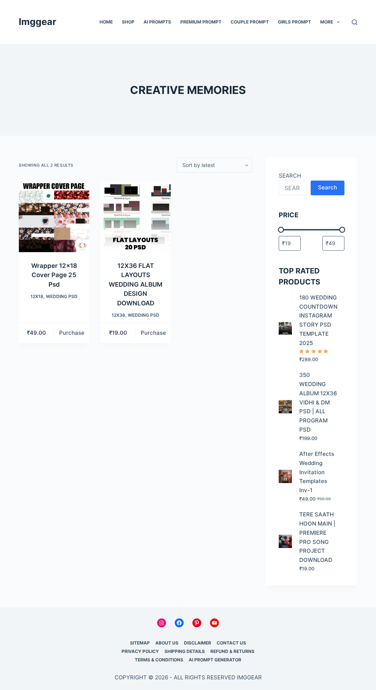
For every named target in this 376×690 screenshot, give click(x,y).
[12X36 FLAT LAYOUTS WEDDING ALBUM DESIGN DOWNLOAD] (135, 217)
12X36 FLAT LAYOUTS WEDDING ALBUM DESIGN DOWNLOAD (135, 284)
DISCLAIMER (197, 643)
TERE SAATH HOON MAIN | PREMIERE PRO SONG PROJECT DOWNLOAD (317, 537)
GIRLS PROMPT (294, 22)
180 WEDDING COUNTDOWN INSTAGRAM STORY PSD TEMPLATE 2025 (318, 320)
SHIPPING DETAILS (184, 651)
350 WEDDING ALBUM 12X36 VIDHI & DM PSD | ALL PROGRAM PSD (318, 402)
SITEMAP (140, 643)
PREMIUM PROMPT (200, 22)
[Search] (354, 22)
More (326, 22)
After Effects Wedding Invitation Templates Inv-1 (316, 472)
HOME (106, 22)
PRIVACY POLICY (140, 651)
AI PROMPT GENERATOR (215, 659)
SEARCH (290, 175)
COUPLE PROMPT (250, 22)
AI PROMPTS (157, 22)
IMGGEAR (249, 677)
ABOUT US (166, 643)
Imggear (37, 21)
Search (327, 187)
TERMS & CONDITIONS (159, 659)
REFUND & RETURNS (232, 651)
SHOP (128, 22)
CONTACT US (231, 643)
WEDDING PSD (61, 296)
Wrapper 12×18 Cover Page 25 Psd (54, 275)
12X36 (118, 315)
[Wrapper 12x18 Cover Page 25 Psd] (54, 217)
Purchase (71, 332)
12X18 (36, 296)
